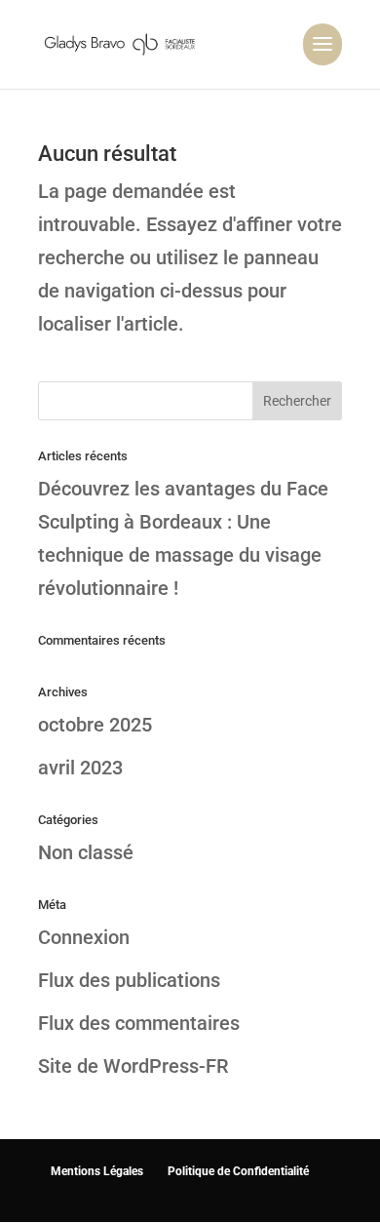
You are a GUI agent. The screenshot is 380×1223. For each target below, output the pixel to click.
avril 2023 (80, 767)
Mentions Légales (97, 1171)
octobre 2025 (95, 724)
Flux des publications (129, 980)
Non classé (85, 852)
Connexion (84, 937)
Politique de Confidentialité (238, 1171)
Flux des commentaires (139, 1023)
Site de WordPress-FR (133, 1066)
